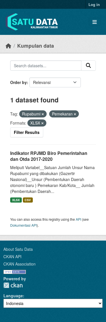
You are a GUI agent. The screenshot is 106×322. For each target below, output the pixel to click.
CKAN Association (19, 264)
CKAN (13, 285)
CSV (28, 200)
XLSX (16, 200)
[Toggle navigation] (94, 22)
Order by (18, 82)
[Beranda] (8, 45)
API (78, 219)
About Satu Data (18, 249)
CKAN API (12, 256)
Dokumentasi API (23, 225)
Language (13, 295)
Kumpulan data (35, 45)
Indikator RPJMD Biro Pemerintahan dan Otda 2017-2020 (48, 156)
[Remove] (43, 114)
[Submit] (88, 65)
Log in (94, 4)
